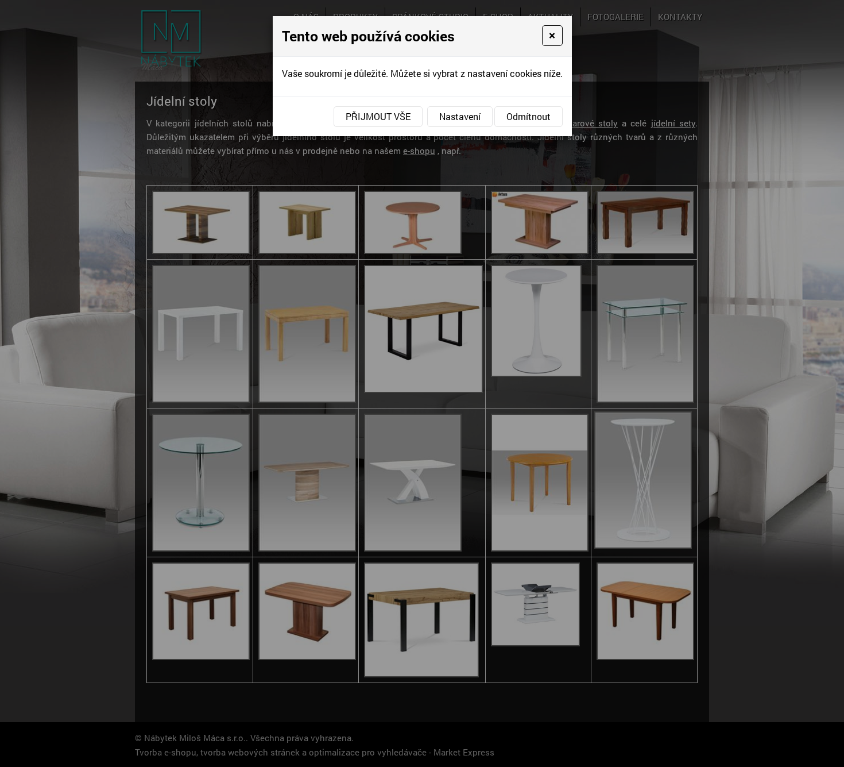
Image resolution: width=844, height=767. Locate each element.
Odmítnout (528, 116)
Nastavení (460, 116)
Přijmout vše (378, 116)
